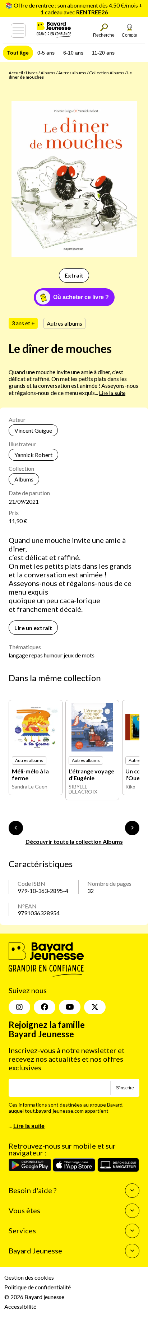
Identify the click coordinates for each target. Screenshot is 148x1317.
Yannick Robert (33, 454)
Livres (32, 72)
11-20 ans (103, 53)
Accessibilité (20, 1306)
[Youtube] (69, 1007)
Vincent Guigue (33, 430)
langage (18, 655)
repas (36, 655)
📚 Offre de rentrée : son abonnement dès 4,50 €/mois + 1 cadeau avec (74, 8)
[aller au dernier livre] (16, 828)
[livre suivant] (132, 828)
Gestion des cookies (29, 1277)
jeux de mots (79, 655)
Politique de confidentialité (37, 1287)
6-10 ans (73, 53)
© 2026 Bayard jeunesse (34, 1296)
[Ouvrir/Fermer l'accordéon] (132, 1190)
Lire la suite (112, 393)
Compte (129, 35)
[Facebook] (44, 1007)
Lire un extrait (33, 627)
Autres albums (72, 72)
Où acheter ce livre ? (81, 297)
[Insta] (19, 1007)
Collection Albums (106, 72)
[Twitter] (95, 1007)
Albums (48, 72)
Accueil (16, 72)
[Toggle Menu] (18, 30)
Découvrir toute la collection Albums (74, 841)
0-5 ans (46, 53)
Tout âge (18, 53)
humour (53, 655)
